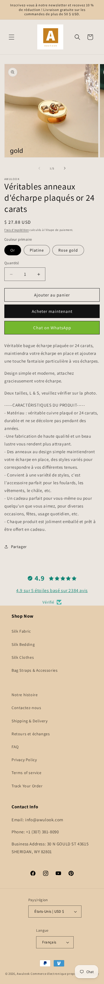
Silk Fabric (21, 631)
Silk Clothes (23, 657)
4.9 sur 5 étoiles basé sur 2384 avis (52, 590)
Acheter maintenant (52, 311)
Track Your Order (27, 785)
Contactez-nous (26, 707)
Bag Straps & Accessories (34, 670)
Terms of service (27, 772)
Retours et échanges (31, 733)
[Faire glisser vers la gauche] (39, 168)
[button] (11, 37)
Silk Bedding (23, 644)
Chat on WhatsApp (52, 327)
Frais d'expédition (16, 230)
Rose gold (68, 250)
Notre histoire (25, 694)
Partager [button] (19, 546)
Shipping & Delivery (29, 720)
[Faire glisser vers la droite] (64, 168)
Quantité (11, 263)
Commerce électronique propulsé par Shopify (65, 974)
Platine (37, 250)
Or (12, 250)
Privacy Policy (24, 759)
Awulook (23, 974)
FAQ (15, 746)
